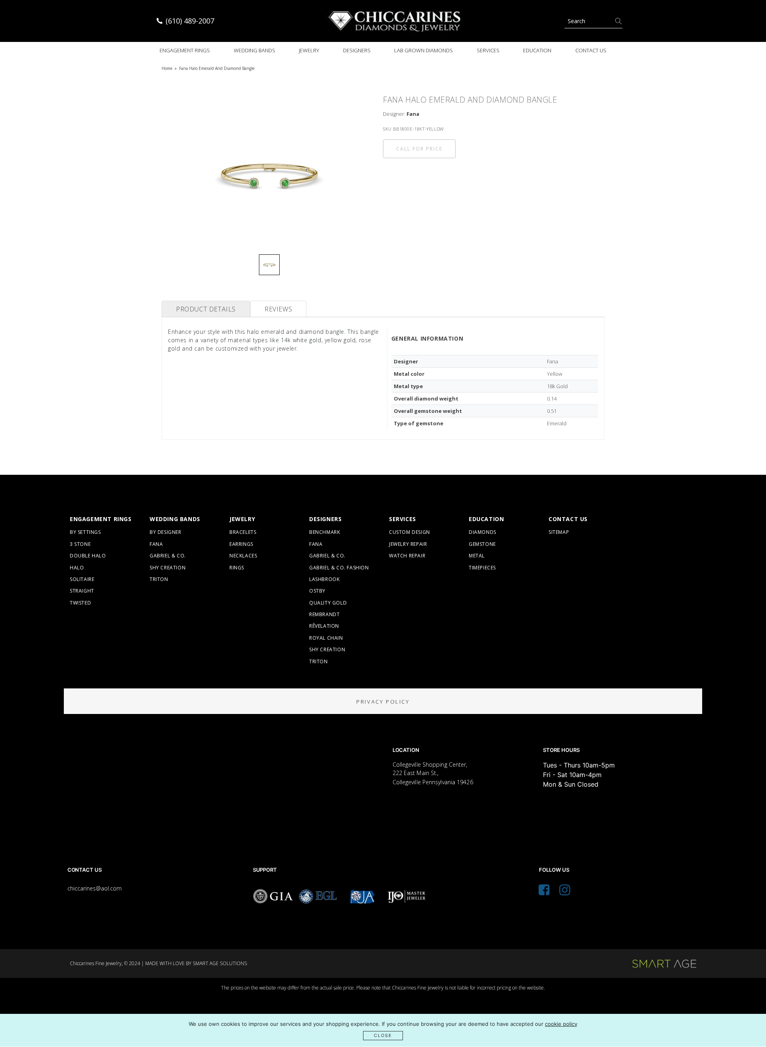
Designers (357, 50)
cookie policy (561, 1024)
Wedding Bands (254, 50)
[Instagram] (564, 892)
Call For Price (419, 148)
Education (537, 50)
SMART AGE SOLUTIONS (220, 963)
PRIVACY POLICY (382, 701)
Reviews (278, 309)
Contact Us (590, 50)
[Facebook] (544, 892)
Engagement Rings (185, 50)
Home (167, 68)
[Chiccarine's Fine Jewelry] (395, 21)
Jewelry (309, 50)
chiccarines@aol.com (94, 888)
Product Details (206, 309)
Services (488, 50)
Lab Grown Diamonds (423, 50)
